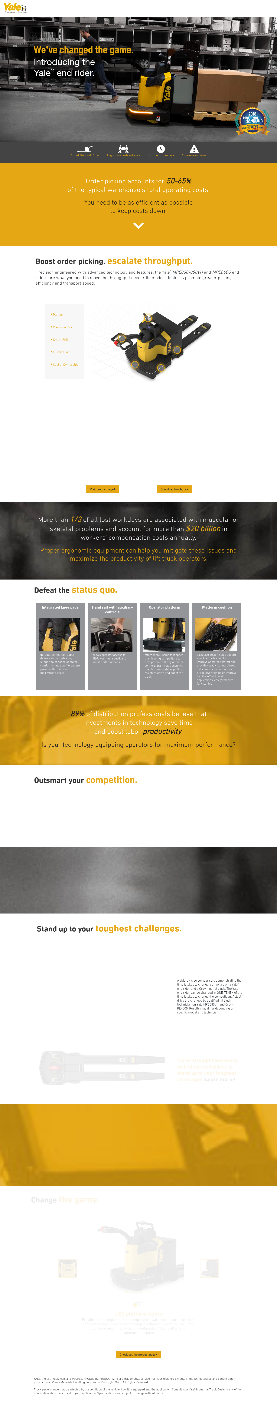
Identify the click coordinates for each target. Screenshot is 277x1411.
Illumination (61, 352)
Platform (59, 314)
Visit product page (102, 489)
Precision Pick (63, 327)
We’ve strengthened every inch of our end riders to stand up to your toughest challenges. (207, 1069)
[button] (127, 1291)
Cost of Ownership (65, 364)
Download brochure (174, 489)
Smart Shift (61, 340)
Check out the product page (138, 1354)
